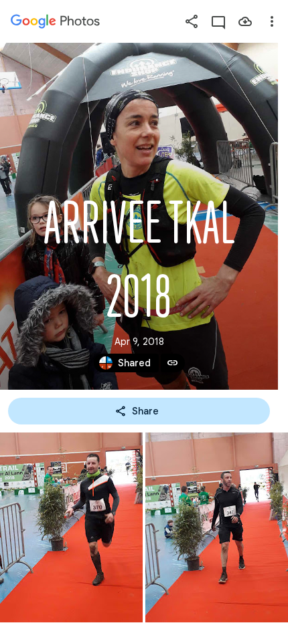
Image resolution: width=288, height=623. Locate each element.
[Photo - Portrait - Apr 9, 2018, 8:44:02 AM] (71, 527)
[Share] (191, 21)
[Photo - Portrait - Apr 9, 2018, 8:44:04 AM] (216, 527)
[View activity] (218, 21)
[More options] (272, 21)
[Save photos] (245, 21)
